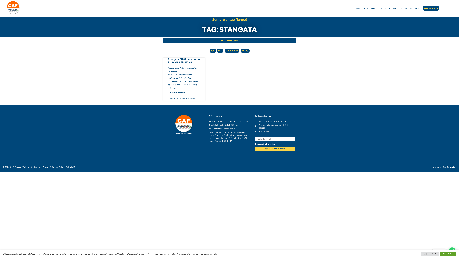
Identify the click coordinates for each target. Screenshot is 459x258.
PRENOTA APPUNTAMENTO (391, 8)
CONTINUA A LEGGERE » (176, 93)
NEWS (366, 8)
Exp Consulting (450, 167)
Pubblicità (70, 167)
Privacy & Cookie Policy (53, 167)
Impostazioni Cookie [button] (430, 254)
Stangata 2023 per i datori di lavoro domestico (184, 60)
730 (405, 8)
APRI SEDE (375, 8)
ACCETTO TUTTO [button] (448, 254)
